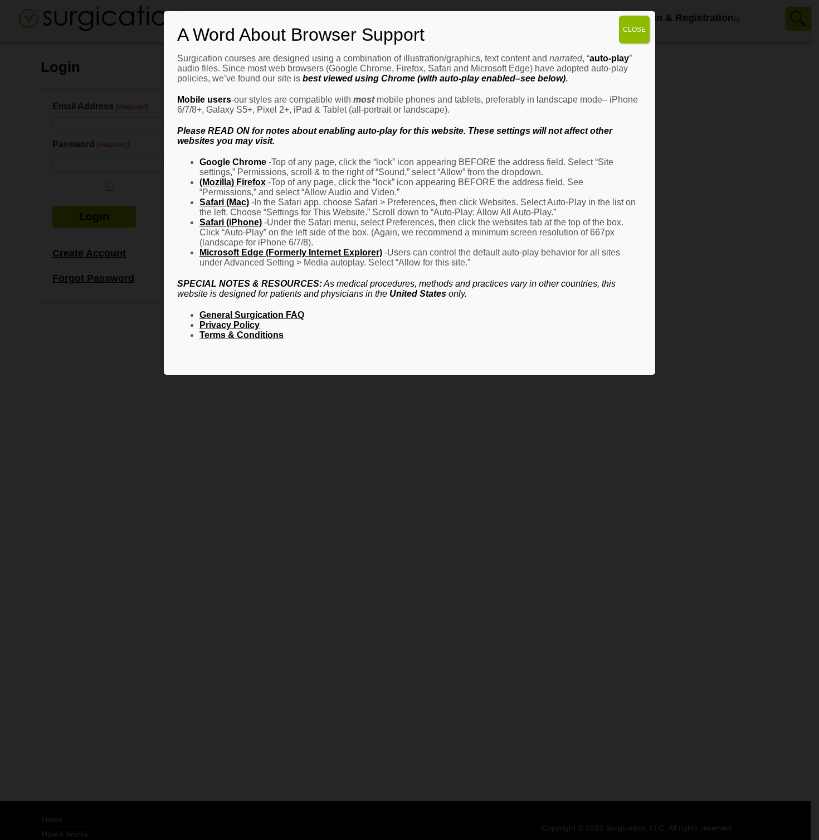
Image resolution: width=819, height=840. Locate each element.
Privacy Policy (229, 325)
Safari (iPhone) (230, 222)
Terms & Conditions (241, 335)
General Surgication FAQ (251, 315)
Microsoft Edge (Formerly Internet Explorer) (290, 252)
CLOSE (634, 29)
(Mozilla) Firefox (232, 182)
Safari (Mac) (224, 202)
